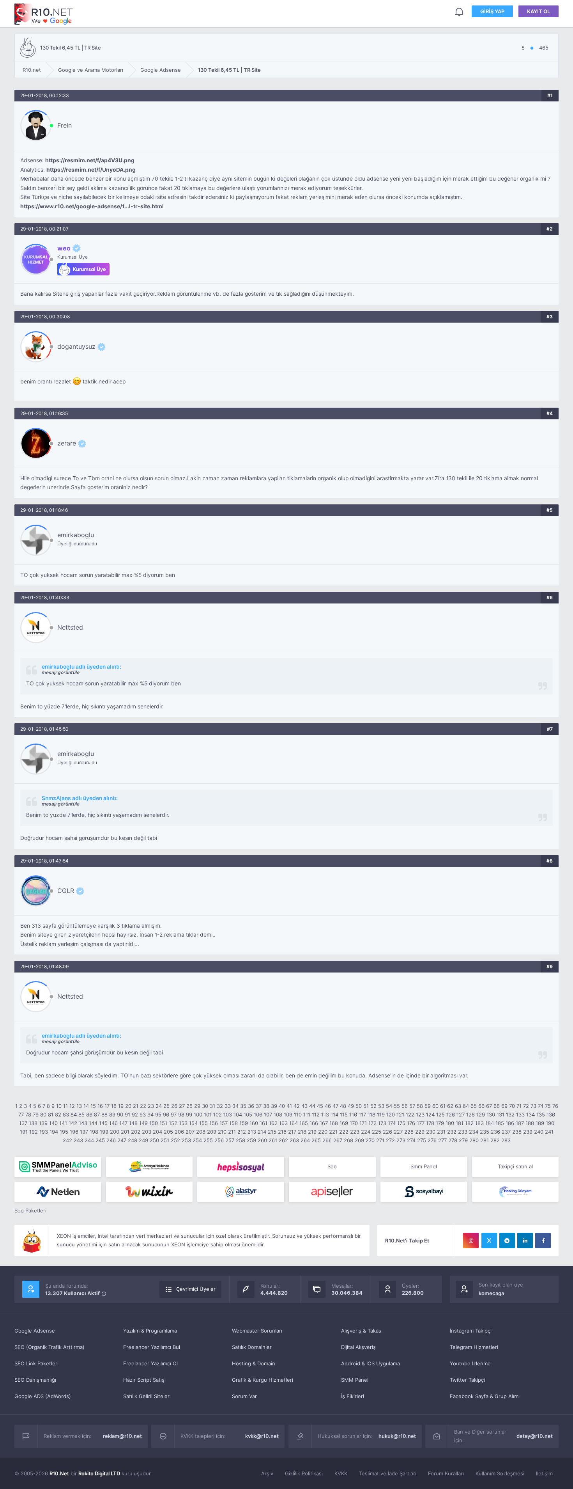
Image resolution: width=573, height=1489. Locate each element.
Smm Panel (423, 1166)
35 (243, 1106)
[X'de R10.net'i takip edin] (489, 1240)
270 (370, 1140)
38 (266, 1106)
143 (83, 1123)
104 (237, 1114)
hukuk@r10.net (397, 1436)
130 (490, 1114)
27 (182, 1106)
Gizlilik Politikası (304, 1473)
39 (274, 1106)
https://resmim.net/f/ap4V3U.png (89, 160)
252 (175, 1140)
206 (179, 1132)
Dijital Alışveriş (358, 1347)
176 (411, 1123)
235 (484, 1132)
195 (64, 1132)
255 (208, 1140)
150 (153, 1123)
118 (371, 1114)
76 (555, 1106)
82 (58, 1114)
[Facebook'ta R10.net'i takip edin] (543, 1240)
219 (312, 1132)
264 (305, 1140)
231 (441, 1132)
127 (460, 1114)
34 (235, 1106)
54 (389, 1106)
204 (157, 1132)
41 (289, 1106)
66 (481, 1106)
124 (430, 1114)
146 (113, 1123)
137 (23, 1123)
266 (327, 1140)
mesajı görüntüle (61, 672)
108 (278, 1114)
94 (150, 1114)
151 (163, 1123)
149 (143, 1123)
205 (168, 1132)
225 (376, 1132)
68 (496, 1106)
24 (159, 1106)
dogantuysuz (76, 346)
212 (241, 1132)
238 (517, 1132)
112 (316, 1114)
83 (66, 1114)
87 (97, 1114)
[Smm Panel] (240, 1167)
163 (283, 1123)
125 (440, 1114)
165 (303, 1123)
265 (316, 1140)
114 (334, 1114)
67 (489, 1106)
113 (325, 1114)
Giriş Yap (492, 11)
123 (420, 1114)
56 (404, 1106)
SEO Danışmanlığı (35, 1380)
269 (359, 1140)
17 (107, 1106)
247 (121, 1140)
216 (282, 1132)
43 (304, 1106)
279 (463, 1140)
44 (312, 1106)
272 (390, 1140)
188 (529, 1123)
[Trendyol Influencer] (149, 1192)
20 (128, 1106)
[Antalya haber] (149, 1167)
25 (166, 1106)
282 (495, 1140)
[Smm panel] (57, 1167)
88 (104, 1114)
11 (65, 1106)
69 (504, 1106)
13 (79, 1106)
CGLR (65, 890)
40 (282, 1106)
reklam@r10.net (122, 1436)
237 (506, 1132)
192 (33, 1132)
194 (54, 1132)
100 (198, 1114)
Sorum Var (244, 1396)
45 (320, 1106)
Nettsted (70, 627)
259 (251, 1140)
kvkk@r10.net (262, 1436)
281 (484, 1140)
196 (74, 1132)
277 (442, 1140)
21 (135, 1106)
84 (74, 1114)
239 (527, 1132)
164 (293, 1123)
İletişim (544, 1473)
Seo (332, 1166)
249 (143, 1140)
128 (470, 1114)
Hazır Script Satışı (144, 1380)
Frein (64, 125)
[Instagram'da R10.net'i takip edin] (471, 1240)
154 (193, 1123)
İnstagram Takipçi (471, 1330)
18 (114, 1106)
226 (387, 1132)
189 (540, 1123)
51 (366, 1106)
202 (135, 1132)
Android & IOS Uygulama (370, 1363)
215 (272, 1132)
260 (262, 1140)
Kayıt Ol (538, 11)
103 (227, 1114)
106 (258, 1114)
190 (550, 1123)
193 (43, 1132)
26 (174, 1106)
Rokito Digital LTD (99, 1473)
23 (151, 1106)
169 (344, 1123)
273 (400, 1140)
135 (540, 1114)
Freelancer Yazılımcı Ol (150, 1363)
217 (292, 1132)
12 (72, 1106)
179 (440, 1123)
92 (135, 1114)
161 (263, 1123)
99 (189, 1114)
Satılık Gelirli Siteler (146, 1396)
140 (53, 1123)
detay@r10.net (534, 1436)
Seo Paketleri (30, 1210)
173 (382, 1123)
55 (397, 1106)
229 (419, 1132)
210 (222, 1132)
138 (33, 1123)
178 (430, 1123)
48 (343, 1106)
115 (344, 1114)
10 (59, 1106)
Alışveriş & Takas (361, 1330)
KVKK (340, 1473)
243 (78, 1140)
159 (243, 1123)
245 (100, 1140)
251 (165, 1140)
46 (328, 1106)
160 (253, 1123)
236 (495, 1132)
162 (273, 1123)
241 (549, 1132)
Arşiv (267, 1473)
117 (362, 1114)
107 (268, 1114)
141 (63, 1123)
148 (133, 1123)
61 (443, 1106)
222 (343, 1132)
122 (410, 1114)
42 (297, 1106)
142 (73, 1123)
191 (24, 1132)
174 (392, 1123)
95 (158, 1114)
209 (211, 1132)
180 (450, 1123)
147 (123, 1123)
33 (228, 1106)
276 (432, 1140)
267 (337, 1140)
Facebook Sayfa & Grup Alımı (485, 1396)
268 (348, 1140)
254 (197, 1140)
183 (479, 1123)
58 (420, 1106)
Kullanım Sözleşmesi (500, 1473)
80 (43, 1114)
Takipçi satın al (515, 1166)
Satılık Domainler (252, 1347)
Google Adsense (34, 1330)
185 (499, 1123)
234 (473, 1132)
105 (248, 1114)
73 (533, 1106)
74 (540, 1106)
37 (259, 1106)
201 (125, 1132)
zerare (66, 443)
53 (381, 1106)
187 (520, 1123)
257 (229, 1140)
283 (506, 1140)
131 (500, 1114)
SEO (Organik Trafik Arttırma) (49, 1347)
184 (489, 1123)
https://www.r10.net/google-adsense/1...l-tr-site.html (92, 206)
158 (233, 1123)
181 (459, 1123)
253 (186, 1140)
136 (550, 1114)
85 (81, 1114)
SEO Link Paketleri (36, 1363)
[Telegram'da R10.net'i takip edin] (507, 1240)
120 (390, 1114)
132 (510, 1114)
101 (208, 1114)
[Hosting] (57, 1192)
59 (427, 1106)
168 (333, 1123)
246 (111, 1140)
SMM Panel (354, 1380)
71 (519, 1106)
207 (190, 1132)
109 (288, 1114)
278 (452, 1140)
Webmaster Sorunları (257, 1330)
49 (351, 1106)
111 (306, 1114)
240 (538, 1132)
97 (174, 1114)
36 (251, 1106)
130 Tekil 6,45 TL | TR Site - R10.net (43, 14)
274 (411, 1140)
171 (363, 1123)
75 (548, 1106)
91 (127, 1114)
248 (132, 1140)
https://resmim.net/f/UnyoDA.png (91, 170)
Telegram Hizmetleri (474, 1347)
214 (262, 1132)
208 (200, 1132)
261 (273, 1140)
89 (112, 1114)
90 (120, 1114)
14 (86, 1106)
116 (353, 1114)
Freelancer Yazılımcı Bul (151, 1347)
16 (100, 1106)
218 (302, 1132)
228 (409, 1132)
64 (466, 1106)
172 (372, 1123)
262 (283, 1140)
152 (173, 1123)
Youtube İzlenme (470, 1363)
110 (298, 1114)
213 (252, 1132)
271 (380, 1140)
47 (335, 1106)
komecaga (491, 1293)
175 (401, 1123)
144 (93, 1123)
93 (143, 1114)
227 (398, 1132)
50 (358, 1106)
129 (480, 1114)
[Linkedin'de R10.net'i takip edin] (525, 1240)
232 (451, 1132)
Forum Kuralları (446, 1473)
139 (43, 1123)
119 (381, 1114)
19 (121, 1106)
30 (205, 1106)
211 (232, 1132)
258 (240, 1140)
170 (354, 1123)
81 (50, 1114)
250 (154, 1140)
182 (469, 1123)
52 (373, 1106)
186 (510, 1123)
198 (94, 1132)
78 (28, 1114)
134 (530, 1114)
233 (462, 1132)
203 (146, 1132)
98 (181, 1114)
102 (217, 1114)
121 (400, 1114)
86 (89, 1114)
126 (450, 1114)
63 (458, 1106)
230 (430, 1132)
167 (324, 1123)
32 (220, 1106)
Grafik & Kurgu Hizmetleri (262, 1380)
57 (412, 1106)
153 (183, 1123)
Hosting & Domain (253, 1363)
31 (212, 1106)
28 (189, 1106)
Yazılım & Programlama (150, 1330)
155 (203, 1123)
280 (474, 1140)
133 (520, 1114)
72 (526, 1106)
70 (512, 1106)
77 (21, 1114)
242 (67, 1140)
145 (103, 1123)
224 (365, 1132)
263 (294, 1140)
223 (354, 1132)
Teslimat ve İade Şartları (387, 1473)
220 (322, 1132)
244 (89, 1140)
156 (213, 1123)
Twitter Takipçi (467, 1380)
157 (223, 1123)
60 (435, 1106)
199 (104, 1132)
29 (197, 1106)
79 (36, 1114)
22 (143, 1106)
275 (421, 1140)
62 (450, 1106)
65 (473, 1106)
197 (84, 1132)
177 (420, 1123)
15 (93, 1106)
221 (333, 1132)
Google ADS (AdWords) (42, 1396)
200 (114, 1132)
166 (313, 1123)
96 (166, 1114)
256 (219, 1140)
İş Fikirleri (352, 1396)
